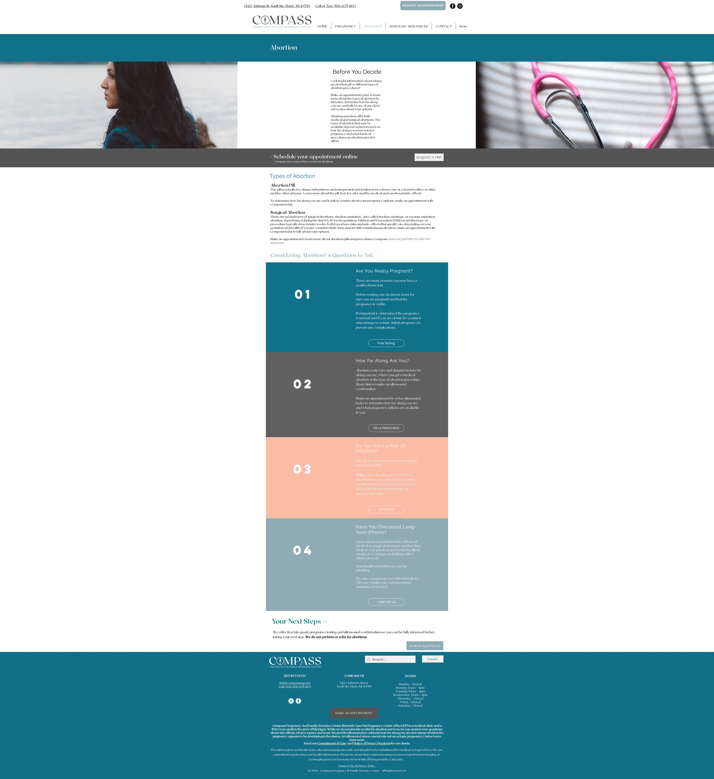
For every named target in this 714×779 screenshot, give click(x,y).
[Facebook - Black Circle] (452, 6)
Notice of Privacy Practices (371, 743)
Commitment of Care (331, 743)
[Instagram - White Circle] (291, 701)
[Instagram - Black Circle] (460, 6)
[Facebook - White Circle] (298, 701)
